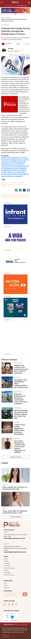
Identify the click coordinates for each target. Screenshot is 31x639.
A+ (28, 44)
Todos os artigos (15, 517)
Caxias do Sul (5, 186)
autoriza (3, 184)
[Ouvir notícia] (3, 44)
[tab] (15, 14)
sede (20, 184)
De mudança (4, 182)
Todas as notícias (15, 457)
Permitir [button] (5, 636)
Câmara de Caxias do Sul (17, 182)
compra (9, 184)
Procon (25, 184)
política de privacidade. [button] (18, 632)
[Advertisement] (15, 336)
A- (25, 44)
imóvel (15, 184)
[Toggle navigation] (1, 2)
